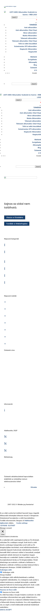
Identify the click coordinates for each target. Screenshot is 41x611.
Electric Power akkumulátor (22, 315)
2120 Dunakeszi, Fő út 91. (20, 385)
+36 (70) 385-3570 (18, 469)
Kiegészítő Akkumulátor (28, 49)
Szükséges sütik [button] (6, 570)
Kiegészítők (32, 52)
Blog (35, 65)
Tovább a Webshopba (16, 223)
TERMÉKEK (33, 25)
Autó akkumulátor (30, 27)
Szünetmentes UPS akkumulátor (25, 46)
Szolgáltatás (32, 60)
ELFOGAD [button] (4, 526)
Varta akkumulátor (18, 343)
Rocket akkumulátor (18, 336)
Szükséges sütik (8, 572)
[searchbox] (21, 84)
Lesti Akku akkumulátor (20, 329)
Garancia (13, 410)
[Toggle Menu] (36, 22)
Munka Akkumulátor (30, 36)
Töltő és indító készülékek (27, 44)
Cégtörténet (15, 423)
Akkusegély (33, 62)
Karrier (12, 417)
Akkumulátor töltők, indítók (22, 282)
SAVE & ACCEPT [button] (6, 610)
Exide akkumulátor (17, 322)
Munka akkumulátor (18, 268)
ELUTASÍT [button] (11, 526)
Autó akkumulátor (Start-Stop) (26, 30)
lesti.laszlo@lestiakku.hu (20, 463)
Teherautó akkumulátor (29, 38)
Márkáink (33, 57)
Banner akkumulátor (18, 301)
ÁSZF (11, 436)
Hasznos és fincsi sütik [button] (8, 590)
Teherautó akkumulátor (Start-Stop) (24, 41)
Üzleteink (33, 68)
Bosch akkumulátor (18, 308)
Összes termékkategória (20, 289)
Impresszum (15, 443)
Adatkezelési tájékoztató (21, 450)
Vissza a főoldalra (14, 217)
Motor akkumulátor (30, 33)
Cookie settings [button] (22, 523)
